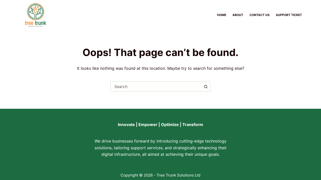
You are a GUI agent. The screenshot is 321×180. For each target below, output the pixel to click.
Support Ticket (289, 15)
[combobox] (156, 87)
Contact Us (260, 15)
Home (221, 15)
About (237, 15)
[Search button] (205, 86)
